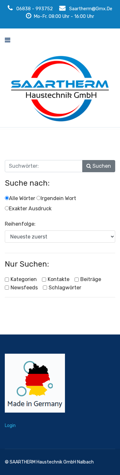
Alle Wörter (22, 198)
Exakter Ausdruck (30, 208)
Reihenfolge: (20, 224)
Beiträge (90, 279)
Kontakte (58, 279)
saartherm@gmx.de (90, 9)
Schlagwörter (65, 288)
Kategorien (24, 279)
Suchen (101, 166)
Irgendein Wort (58, 198)
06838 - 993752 (34, 9)
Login (10, 425)
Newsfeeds (24, 288)
